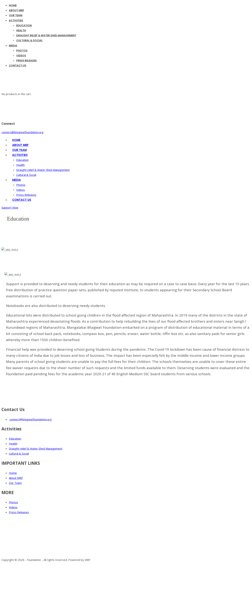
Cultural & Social (29, 40)
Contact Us (17, 65)
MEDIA (13, 45)
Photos (13, 502)
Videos (20, 190)
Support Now (9, 207)
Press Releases (26, 60)
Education (15, 438)
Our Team (15, 483)
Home (13, 473)
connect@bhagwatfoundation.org (30, 419)
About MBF (16, 478)
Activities (16, 20)
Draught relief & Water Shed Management (46, 35)
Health (20, 165)
